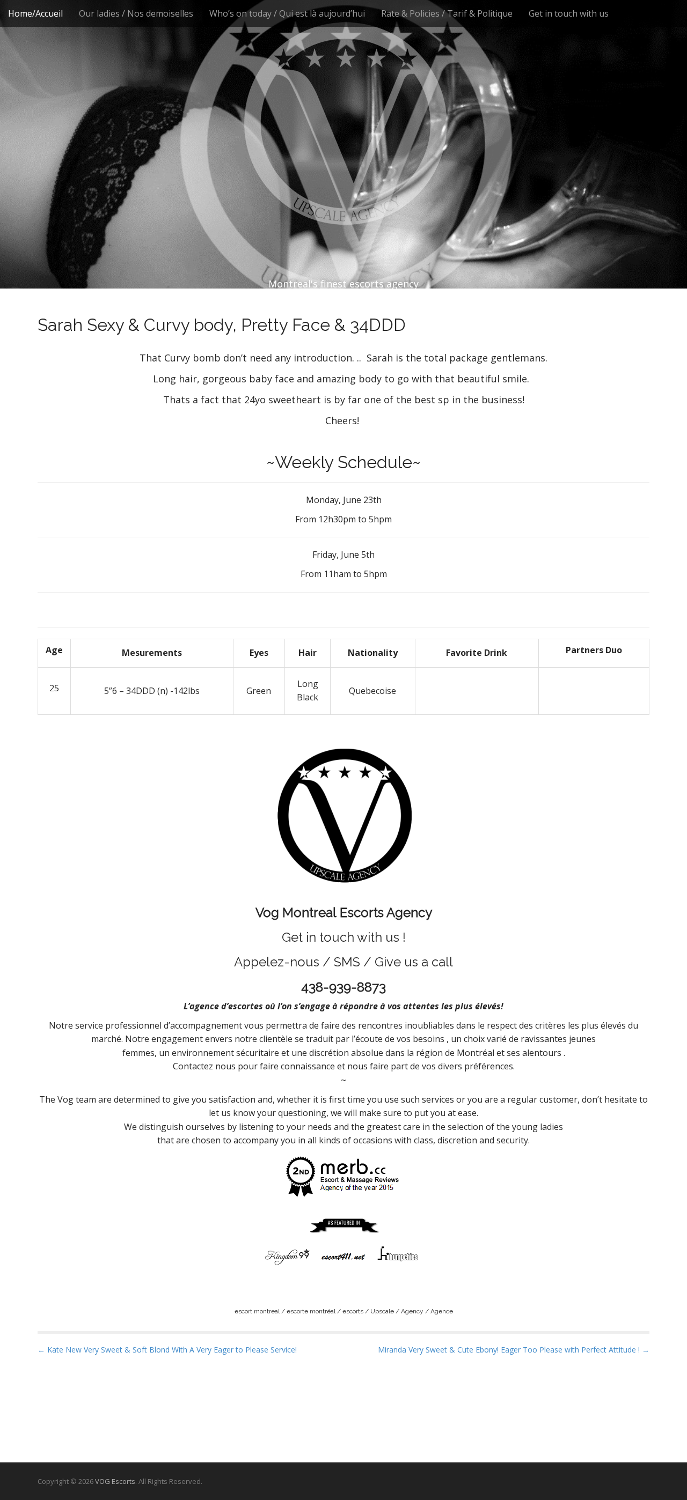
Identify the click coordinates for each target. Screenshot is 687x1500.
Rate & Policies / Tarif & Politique (447, 13)
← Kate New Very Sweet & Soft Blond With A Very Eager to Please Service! (167, 1349)
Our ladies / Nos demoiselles (136, 13)
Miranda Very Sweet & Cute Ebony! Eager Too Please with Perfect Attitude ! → (513, 1349)
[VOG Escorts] (343, 123)
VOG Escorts (115, 1481)
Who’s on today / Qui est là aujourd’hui (287, 13)
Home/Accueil (35, 13)
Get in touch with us (569, 13)
